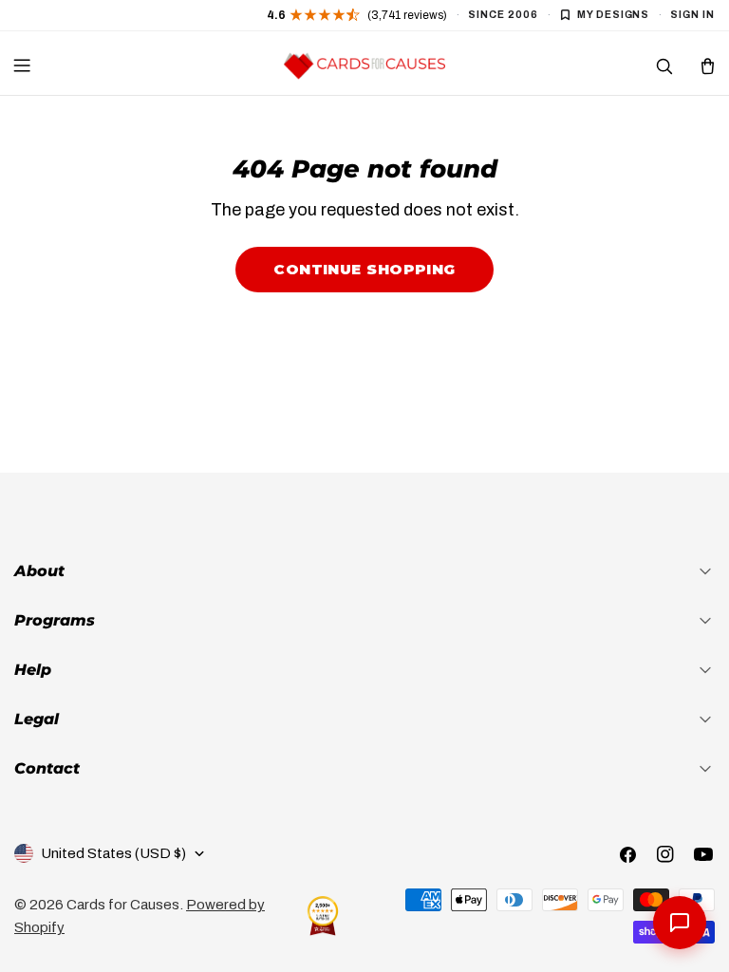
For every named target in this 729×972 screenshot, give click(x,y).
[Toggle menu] (22, 65)
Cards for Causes (122, 904)
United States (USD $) (113, 853)
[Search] (663, 65)
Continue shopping (364, 269)
